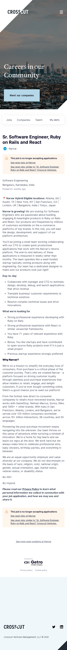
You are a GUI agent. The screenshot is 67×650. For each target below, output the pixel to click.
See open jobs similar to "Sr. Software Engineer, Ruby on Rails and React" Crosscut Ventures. (35, 168)
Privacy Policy (30, 489)
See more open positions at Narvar (33, 541)
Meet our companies (22, 95)
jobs (9, 119)
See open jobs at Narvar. (23, 162)
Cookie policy (41, 570)
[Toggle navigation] (61, 12)
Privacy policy (26, 570)
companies (23, 119)
